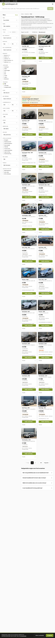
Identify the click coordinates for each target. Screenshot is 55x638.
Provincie (5, 132)
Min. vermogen (6, 96)
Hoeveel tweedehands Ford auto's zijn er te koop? (34, 478)
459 (41, 462)
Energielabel (5, 126)
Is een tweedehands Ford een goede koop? (32, 488)
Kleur (4, 90)
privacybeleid (23, 636)
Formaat (4, 162)
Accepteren (49, 635)
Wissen (16, 15)
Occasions (27, 14)
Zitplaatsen (5, 114)
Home (22, 14)
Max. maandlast (6, 35)
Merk (4, 17)
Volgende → (46, 462)
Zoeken (50, 8)
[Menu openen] (52, 4)
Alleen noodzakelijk (39, 635)
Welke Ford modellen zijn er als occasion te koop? (34, 483)
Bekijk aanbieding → (29, 58)
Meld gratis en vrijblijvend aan (36, 105)
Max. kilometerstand (7, 47)
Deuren (4, 120)
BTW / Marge (5, 156)
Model (4, 23)
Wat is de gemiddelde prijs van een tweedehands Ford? (36, 472)
